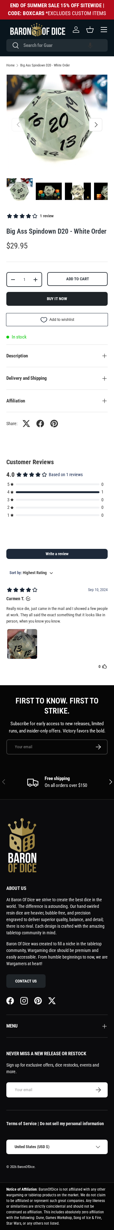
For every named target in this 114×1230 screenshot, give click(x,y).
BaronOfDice (26, 1167)
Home (10, 65)
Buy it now (57, 298)
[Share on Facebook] (40, 423)
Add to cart (77, 278)
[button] (90, 45)
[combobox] (57, 45)
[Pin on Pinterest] (54, 423)
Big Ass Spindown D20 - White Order (45, 65)
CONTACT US (26, 981)
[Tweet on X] (26, 423)
